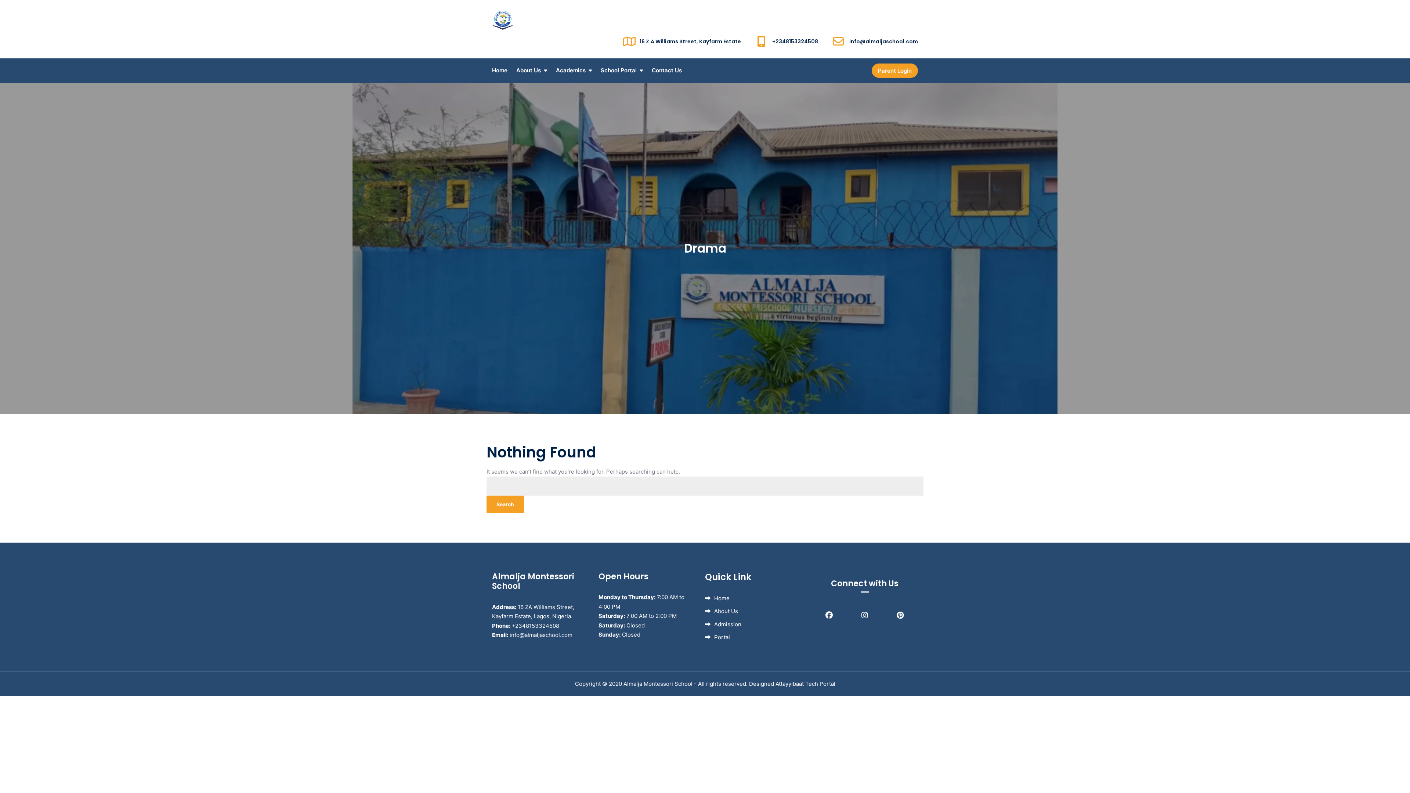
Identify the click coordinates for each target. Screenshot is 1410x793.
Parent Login (895, 70)
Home (499, 70)
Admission (727, 624)
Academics (571, 70)
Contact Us (667, 70)
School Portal (619, 70)
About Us (528, 70)
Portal (722, 637)
